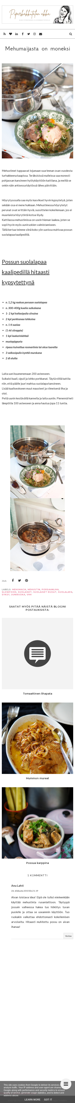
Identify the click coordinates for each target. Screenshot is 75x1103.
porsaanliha (50, 589)
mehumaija (19, 589)
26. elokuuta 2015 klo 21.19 (24, 890)
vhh (29, 594)
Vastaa (68, 936)
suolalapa (65, 592)
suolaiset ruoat (45, 592)
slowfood (9, 592)
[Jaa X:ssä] (20, 580)
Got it (48, 1099)
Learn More (32, 1099)
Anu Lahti (17, 885)
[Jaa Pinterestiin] (26, 580)
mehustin (34, 589)
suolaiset (25, 592)
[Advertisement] (37, 1034)
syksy (6, 594)
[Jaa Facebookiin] (13, 580)
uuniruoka (18, 594)
